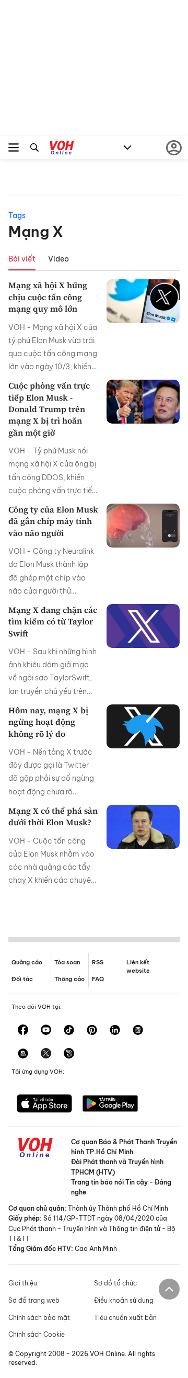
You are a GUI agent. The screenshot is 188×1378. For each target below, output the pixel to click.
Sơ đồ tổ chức (115, 1283)
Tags (17, 215)
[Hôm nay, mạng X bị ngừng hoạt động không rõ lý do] (143, 726)
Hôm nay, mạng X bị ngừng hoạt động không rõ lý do (48, 721)
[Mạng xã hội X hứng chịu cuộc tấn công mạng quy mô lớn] (143, 301)
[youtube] (45, 1030)
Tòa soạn (67, 962)
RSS (97, 962)
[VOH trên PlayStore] (110, 1104)
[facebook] (22, 1030)
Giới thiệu (22, 1283)
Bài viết (22, 259)
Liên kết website (138, 966)
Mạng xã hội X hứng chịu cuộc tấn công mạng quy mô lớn (47, 296)
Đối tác (22, 979)
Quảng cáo (26, 962)
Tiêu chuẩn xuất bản (125, 1318)
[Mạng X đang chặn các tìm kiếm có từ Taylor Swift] (143, 626)
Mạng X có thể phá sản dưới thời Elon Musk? (53, 816)
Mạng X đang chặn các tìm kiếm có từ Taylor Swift (52, 621)
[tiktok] (68, 1030)
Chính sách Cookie (36, 1334)
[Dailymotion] (68, 1054)
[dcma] (22, 1054)
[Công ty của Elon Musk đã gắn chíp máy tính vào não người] (143, 526)
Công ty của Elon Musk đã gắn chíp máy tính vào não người (53, 521)
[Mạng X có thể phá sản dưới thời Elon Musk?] (143, 827)
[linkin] (114, 1030)
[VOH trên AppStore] (44, 1104)
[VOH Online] (62, 149)
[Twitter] (45, 1054)
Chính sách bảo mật (39, 1318)
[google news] (137, 1030)
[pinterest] (91, 1030)
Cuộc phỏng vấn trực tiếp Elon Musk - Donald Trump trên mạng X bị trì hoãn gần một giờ (49, 409)
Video (58, 259)
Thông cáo (69, 979)
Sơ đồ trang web (34, 1300)
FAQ (98, 979)
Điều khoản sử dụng (124, 1300)
